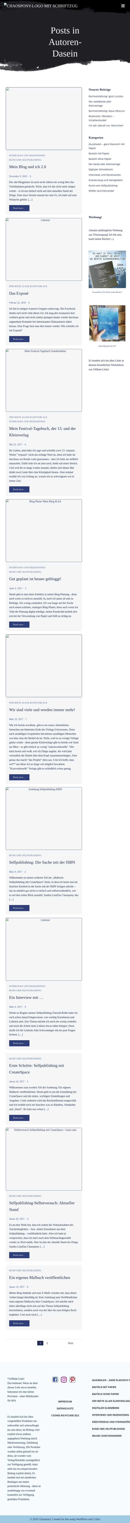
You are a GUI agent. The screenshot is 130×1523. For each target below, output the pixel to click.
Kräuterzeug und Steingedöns (106, 180)
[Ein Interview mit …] (44, 949)
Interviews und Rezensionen (27, 155)
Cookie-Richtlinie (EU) (65, 1415)
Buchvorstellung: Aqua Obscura (107, 110)
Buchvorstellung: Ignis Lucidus (106, 96)
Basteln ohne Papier (100, 158)
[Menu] (123, 6)
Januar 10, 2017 (16, 1287)
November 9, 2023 (18, 176)
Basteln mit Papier (99, 153)
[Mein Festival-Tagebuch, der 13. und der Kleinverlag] (44, 379)
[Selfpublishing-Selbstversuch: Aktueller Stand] (44, 1158)
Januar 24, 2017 (16, 1081)
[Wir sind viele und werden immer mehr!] (44, 665)
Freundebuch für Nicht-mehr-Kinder (106, 292)
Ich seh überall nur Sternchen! (106, 125)
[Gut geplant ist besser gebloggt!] (44, 530)
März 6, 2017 (15, 1007)
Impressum (65, 1401)
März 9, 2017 (15, 872)
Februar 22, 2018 (17, 302)
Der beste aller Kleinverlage (28, 286)
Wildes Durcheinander (101, 190)
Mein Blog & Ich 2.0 (107, 346)
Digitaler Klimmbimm (101, 169)
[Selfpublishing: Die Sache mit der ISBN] (44, 818)
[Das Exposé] (44, 249)
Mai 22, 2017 (15, 444)
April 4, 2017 (15, 588)
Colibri (96, 1519)
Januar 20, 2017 (16, 1219)
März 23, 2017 (16, 719)
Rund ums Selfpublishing (25, 160)
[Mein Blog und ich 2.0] (44, 118)
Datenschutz (65, 1408)
